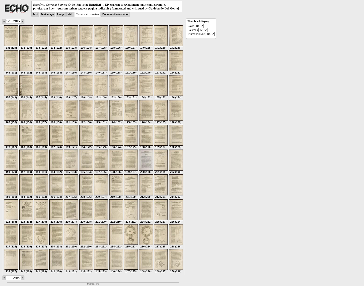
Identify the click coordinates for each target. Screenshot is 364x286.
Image (60, 14)
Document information (115, 14)
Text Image (47, 14)
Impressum (93, 284)
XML (70, 14)
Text (35, 14)
